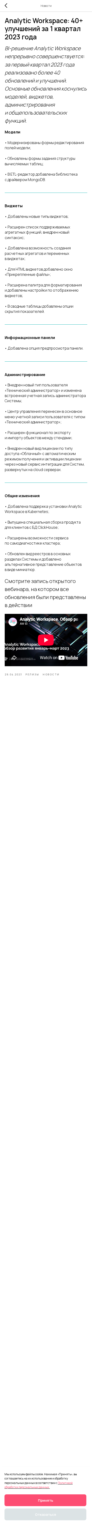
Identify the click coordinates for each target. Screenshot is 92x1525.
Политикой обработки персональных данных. (38, 1485)
